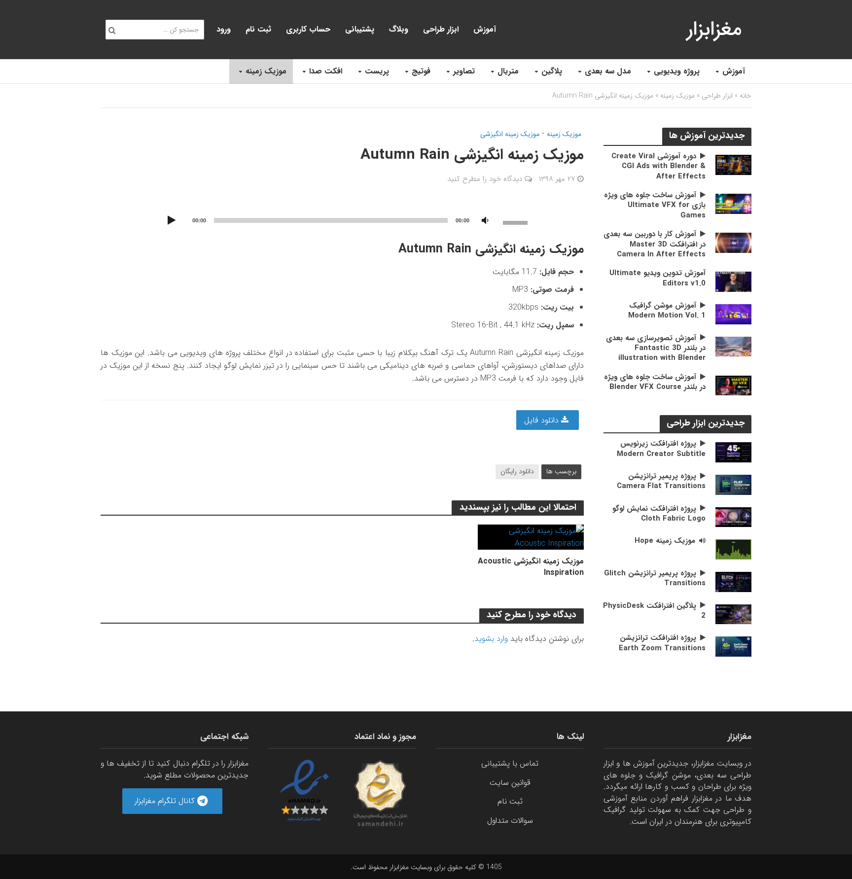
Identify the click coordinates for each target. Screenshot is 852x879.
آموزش (733, 71)
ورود (223, 29)
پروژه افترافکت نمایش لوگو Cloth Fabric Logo (659, 514)
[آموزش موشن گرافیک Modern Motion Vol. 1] (733, 314)
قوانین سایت (510, 782)
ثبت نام (258, 29)
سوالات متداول (510, 820)
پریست (377, 71)
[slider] (517, 222)
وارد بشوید (491, 639)
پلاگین (551, 71)
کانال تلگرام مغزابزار (166, 801)
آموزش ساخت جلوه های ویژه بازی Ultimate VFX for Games (655, 205)
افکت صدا (325, 71)
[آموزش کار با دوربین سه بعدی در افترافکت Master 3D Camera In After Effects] (733, 242)
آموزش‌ (484, 29)
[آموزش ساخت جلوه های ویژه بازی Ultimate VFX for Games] (733, 203)
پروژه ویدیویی (677, 71)
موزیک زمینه (266, 71)
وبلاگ (398, 29)
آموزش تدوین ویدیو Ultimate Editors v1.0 (657, 278)
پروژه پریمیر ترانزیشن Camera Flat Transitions (661, 481)
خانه (745, 95)
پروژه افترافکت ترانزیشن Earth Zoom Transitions (662, 643)
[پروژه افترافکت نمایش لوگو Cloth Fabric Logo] (733, 517)
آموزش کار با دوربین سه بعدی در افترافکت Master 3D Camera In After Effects (655, 244)
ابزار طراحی (441, 29)
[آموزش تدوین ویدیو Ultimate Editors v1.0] (733, 281)
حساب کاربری (308, 29)
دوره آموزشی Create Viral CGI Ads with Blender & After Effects (658, 166)
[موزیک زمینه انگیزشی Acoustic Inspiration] (531, 536)
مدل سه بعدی (608, 71)
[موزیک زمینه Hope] (733, 549)
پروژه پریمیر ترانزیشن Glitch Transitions (655, 578)
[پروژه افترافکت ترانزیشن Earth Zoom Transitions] (733, 646)
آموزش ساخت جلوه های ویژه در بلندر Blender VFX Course (655, 382)
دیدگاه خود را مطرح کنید (484, 179)
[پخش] (171, 221)
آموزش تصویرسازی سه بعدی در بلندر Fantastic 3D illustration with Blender (656, 348)
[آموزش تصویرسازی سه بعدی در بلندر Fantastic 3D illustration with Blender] (733, 346)
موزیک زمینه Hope (665, 541)
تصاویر (464, 71)
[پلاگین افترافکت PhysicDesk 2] (733, 613)
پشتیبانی (359, 29)
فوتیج (421, 71)
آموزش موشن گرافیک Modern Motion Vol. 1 (667, 311)
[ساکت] (485, 221)
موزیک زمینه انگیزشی (509, 134)
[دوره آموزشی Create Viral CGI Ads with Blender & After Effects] (733, 164)
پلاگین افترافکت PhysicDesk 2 (654, 611)
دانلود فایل (542, 420)
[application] (342, 219)
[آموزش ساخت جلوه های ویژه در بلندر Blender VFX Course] (733, 385)
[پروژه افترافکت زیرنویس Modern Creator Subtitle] (733, 452)
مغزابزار (714, 29)
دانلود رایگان (517, 471)
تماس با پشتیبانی (509, 763)
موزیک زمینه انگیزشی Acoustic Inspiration (531, 567)
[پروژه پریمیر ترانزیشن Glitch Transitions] (733, 581)
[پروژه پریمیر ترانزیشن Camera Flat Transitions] (733, 484)
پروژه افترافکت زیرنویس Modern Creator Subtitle (661, 449)
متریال (508, 71)
